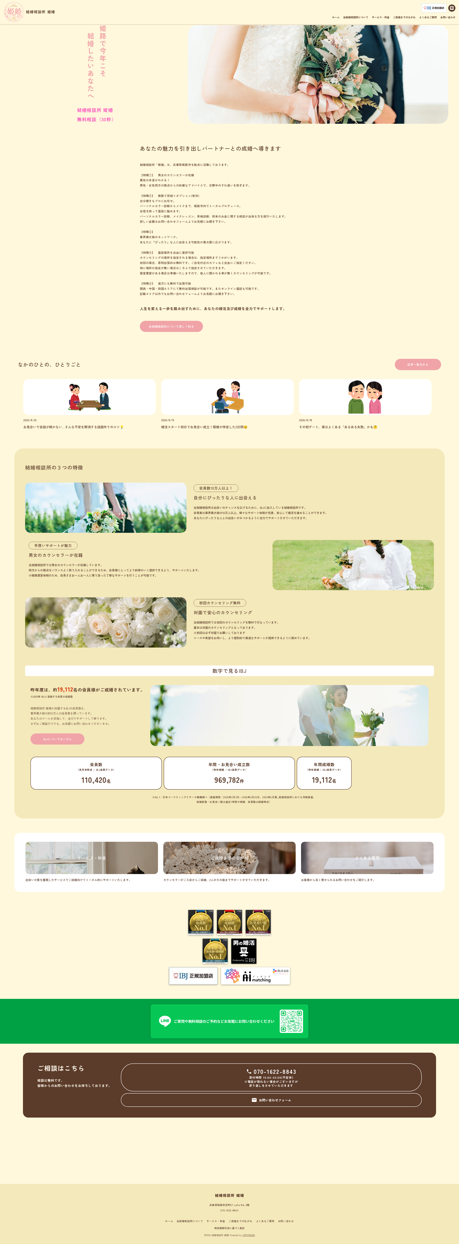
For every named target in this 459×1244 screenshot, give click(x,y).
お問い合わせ (286, 1221)
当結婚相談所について (190, 1221)
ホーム (169, 1221)
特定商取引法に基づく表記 (229, 1228)
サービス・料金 (216, 1221)
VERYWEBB (249, 1235)
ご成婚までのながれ (240, 1221)
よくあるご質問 (265, 1221)
